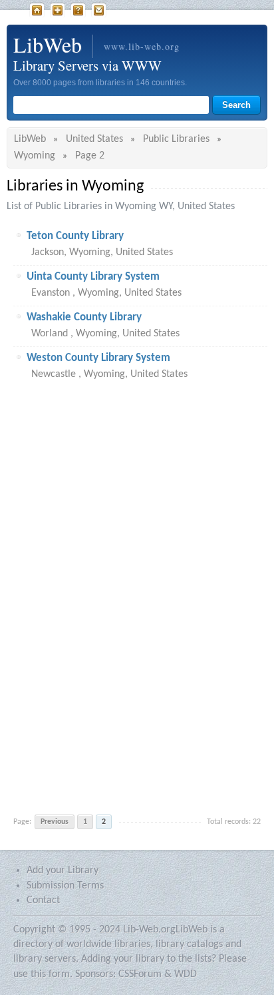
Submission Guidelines (78, 10)
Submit (58, 10)
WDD (185, 974)
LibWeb (37, 10)
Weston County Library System (98, 358)
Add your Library (62, 870)
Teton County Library (75, 236)
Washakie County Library (84, 317)
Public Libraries (176, 139)
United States (94, 139)
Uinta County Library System (93, 276)
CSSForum (140, 974)
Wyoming (34, 156)
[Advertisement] (137, 597)
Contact (99, 10)
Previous (54, 822)
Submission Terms (65, 885)
